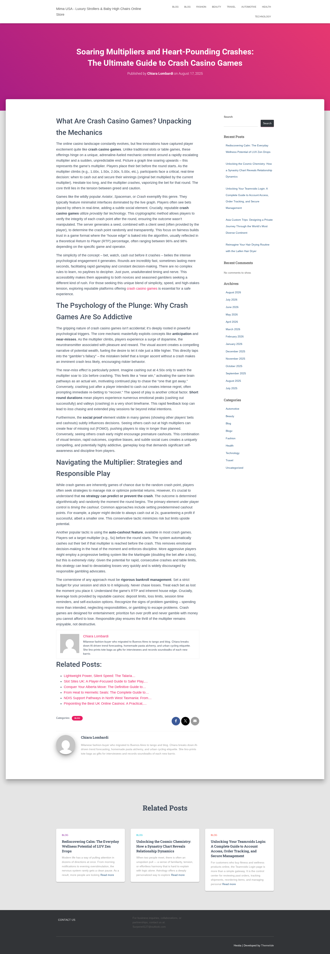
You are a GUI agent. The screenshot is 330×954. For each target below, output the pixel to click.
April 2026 (232, 321)
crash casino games (142, 288)
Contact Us (66, 919)
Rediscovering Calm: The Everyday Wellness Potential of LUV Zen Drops (90, 846)
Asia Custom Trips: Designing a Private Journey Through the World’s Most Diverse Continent (249, 226)
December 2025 (235, 351)
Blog (175, 7)
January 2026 (234, 343)
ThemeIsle (267, 945)
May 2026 (232, 314)
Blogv (229, 430)
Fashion (201, 7)
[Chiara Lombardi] (65, 744)
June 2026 (232, 307)
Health (266, 7)
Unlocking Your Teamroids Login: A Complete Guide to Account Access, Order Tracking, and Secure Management (238, 848)
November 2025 (235, 358)
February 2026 (235, 336)
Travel (231, 7)
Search (228, 116)
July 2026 (231, 299)
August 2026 (233, 292)
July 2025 (231, 388)
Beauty (216, 7)
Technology (263, 16)
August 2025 (233, 380)
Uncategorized (234, 467)
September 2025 (236, 373)
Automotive (248, 7)
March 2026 (233, 329)
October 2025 (234, 366)
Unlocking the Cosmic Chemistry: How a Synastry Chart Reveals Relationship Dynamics (249, 170)
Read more (107, 874)
